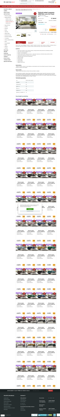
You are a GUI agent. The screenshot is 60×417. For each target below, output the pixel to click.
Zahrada (50, 6)
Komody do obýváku (8, 36)
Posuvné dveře (7, 43)
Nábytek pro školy (8, 61)
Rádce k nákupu (6, 402)
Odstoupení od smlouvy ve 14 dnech (9, 407)
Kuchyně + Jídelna (6, 6)
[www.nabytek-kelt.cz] (9, 2)
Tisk (55, 34)
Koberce (6, 46)
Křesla (6, 30)
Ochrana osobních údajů (7, 401)
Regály (6, 44)
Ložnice (12, 6)
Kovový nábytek (43, 6)
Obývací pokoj (23, 6)
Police (6, 41)
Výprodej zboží (7, 59)
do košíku (24, 119)
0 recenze (46, 16)
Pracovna (29, 6)
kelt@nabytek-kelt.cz (40, 0)
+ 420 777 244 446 (51, 408)
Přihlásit (54, 0)
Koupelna (38, 6)
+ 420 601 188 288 (24, 0)
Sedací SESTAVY (7, 25)
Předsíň (33, 6)
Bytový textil (55, 6)
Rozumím (30, 209)
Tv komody (7, 38)
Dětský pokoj (17, 6)
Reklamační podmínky (7, 406)
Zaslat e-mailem (44, 34)
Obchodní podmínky (7, 399)
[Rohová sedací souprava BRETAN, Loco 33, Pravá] (26, 22)
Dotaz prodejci (50, 34)
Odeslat (50, 390)
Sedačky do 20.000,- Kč (9, 20)
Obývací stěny (7, 33)
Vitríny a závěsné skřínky (9, 39)
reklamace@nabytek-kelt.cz (52, 409)
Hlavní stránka (18, 9)
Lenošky (6, 26)
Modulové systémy (8, 15)
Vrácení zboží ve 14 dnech (8, 404)
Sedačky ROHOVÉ (8, 17)
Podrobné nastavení (30, 211)
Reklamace (6, 409)
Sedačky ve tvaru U (8, 18)
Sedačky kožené (8, 23)
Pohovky (6, 28)
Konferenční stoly (8, 34)
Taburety (6, 31)
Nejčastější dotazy (41, 24)
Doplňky (6, 48)
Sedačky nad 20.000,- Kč (10, 21)
